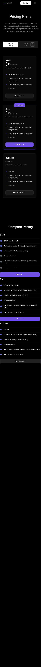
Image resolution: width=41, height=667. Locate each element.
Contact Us (9, 161)
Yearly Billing (29, 44)
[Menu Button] (35, 3)
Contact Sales (19, 361)
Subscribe (19, 274)
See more (12, 88)
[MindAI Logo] (9, 3)
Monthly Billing (10, 44)
